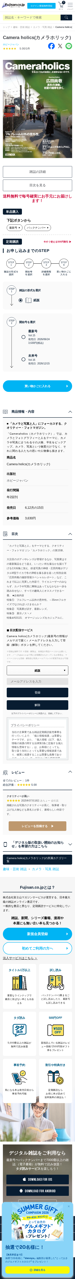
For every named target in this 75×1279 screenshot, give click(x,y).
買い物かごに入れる (38, 386)
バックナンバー (36, 227)
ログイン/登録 (41, 6)
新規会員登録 (37, 934)
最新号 (13, 227)
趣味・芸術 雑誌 (21, 27)
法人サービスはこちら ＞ (20, 958)
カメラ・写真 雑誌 (42, 27)
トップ (6, 27)
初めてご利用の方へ (37, 948)
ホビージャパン (11, 44)
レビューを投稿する (35, 826)
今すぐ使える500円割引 (56, 241)
